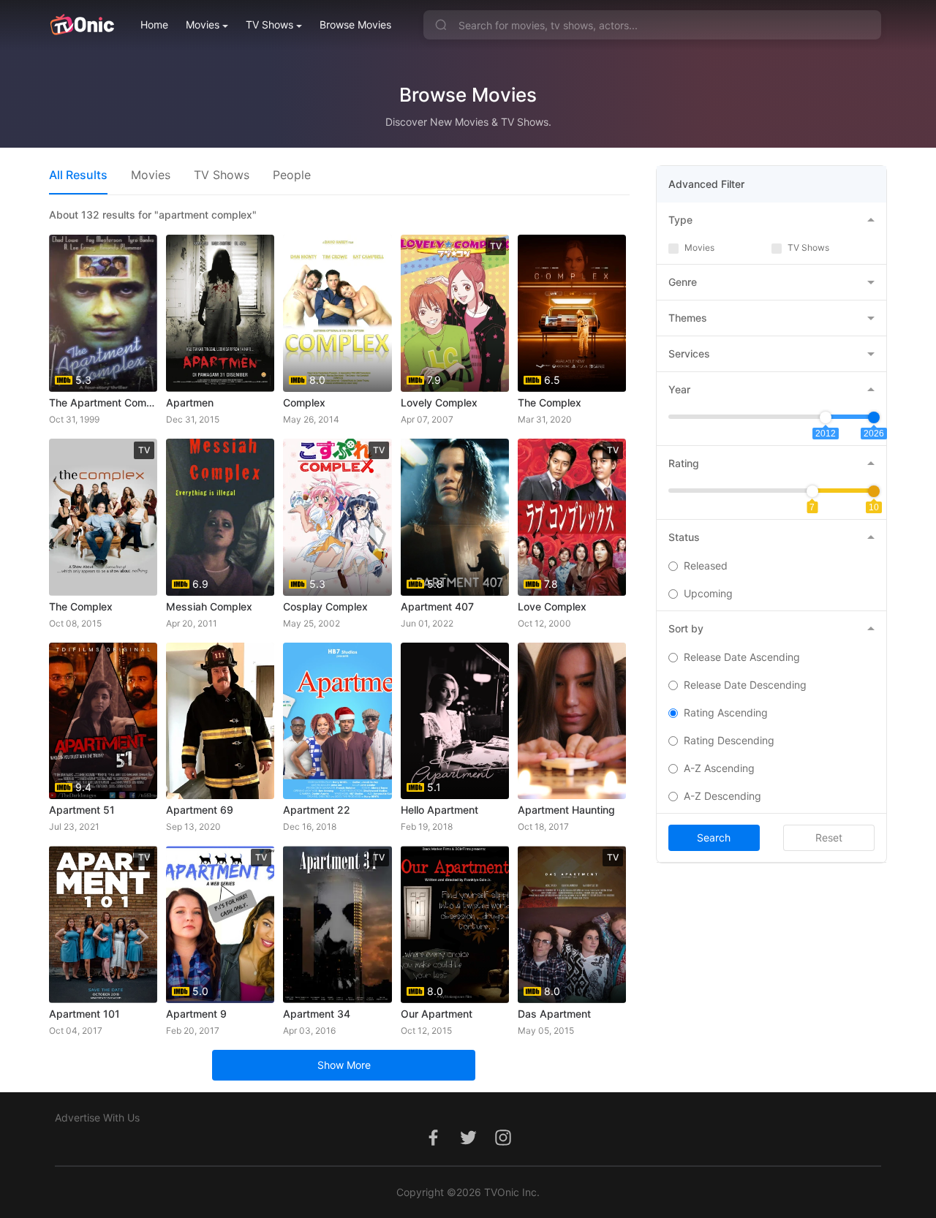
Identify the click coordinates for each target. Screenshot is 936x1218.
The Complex (549, 402)
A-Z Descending (722, 796)
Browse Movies (355, 24)
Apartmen (190, 402)
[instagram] (503, 1145)
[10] (874, 491)
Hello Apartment (439, 809)
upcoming (708, 593)
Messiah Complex (209, 606)
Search (714, 837)
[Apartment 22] (337, 721)
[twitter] (468, 1145)
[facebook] (433, 1145)
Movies (202, 24)
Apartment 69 (199, 809)
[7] (812, 491)
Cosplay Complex (325, 606)
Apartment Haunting (566, 809)
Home (154, 24)
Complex (304, 402)
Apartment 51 (82, 809)
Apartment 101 (84, 1013)
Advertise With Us (97, 1117)
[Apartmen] (220, 313)
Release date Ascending (742, 657)
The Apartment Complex (103, 402)
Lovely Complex (439, 402)
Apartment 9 (196, 1013)
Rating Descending (729, 740)
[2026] (874, 417)
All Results (78, 174)
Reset (828, 837)
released (706, 565)
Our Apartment (436, 1013)
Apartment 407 (437, 606)
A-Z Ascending (719, 768)
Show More (344, 1065)
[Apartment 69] (220, 721)
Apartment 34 (316, 1013)
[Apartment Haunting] (572, 721)
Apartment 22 (316, 809)
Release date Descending (745, 684)
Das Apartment (554, 1013)
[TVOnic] (81, 24)
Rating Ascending (726, 712)
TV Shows (269, 24)
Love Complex (552, 606)
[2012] (825, 417)
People (292, 174)
